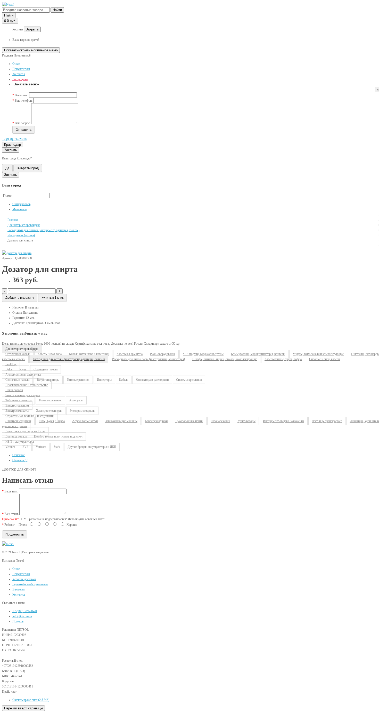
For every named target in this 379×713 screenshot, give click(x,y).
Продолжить (14, 534)
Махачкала (19, 209)
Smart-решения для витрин (22, 395)
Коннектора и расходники (152, 380)
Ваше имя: (21, 95)
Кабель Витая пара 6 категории (89, 354)
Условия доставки (24, 579)
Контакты (18, 74)
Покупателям (21, 69)
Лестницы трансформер (327, 421)
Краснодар (12, 145)
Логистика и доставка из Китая (25, 431)
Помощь (17, 621)
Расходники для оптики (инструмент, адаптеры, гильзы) (69, 359)
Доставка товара (16, 436)
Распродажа (20, 79)
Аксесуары (76, 400)
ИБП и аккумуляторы (19, 441)
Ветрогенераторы (48, 380)
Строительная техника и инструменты (29, 416)
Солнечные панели (17, 380)
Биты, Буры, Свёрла (52, 421)
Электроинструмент (18, 421)
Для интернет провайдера (21, 349)
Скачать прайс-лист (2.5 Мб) (30, 700)
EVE (25, 447)
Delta (8, 369)
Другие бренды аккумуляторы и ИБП (92, 447)
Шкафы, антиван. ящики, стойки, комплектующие (224, 359)
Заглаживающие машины (121, 421)
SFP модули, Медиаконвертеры (203, 354)
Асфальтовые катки (85, 421)
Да (7, 168)
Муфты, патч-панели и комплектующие (318, 354)
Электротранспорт (17, 405)
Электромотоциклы (82, 410)
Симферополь (21, 204)
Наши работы (14, 390)
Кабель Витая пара (50, 354)
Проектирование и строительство (26, 385)
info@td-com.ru (22, 616)
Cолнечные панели (45, 369)
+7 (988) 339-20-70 (14, 139)
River (22, 369)
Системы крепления (189, 380)
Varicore (41, 447)
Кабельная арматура (130, 354)
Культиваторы (246, 421)
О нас (16, 64)
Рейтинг (9, 524)
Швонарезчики (220, 421)
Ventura (10, 447)
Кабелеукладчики (156, 421)
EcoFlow (11, 364)
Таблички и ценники (18, 400)
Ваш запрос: (22, 123)
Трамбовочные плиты (189, 421)
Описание (18, 455)
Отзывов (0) (20, 460)
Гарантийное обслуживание (30, 584)
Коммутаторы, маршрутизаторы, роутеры (258, 354)
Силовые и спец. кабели (324, 359)
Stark (57, 447)
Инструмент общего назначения (283, 421)
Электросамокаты (17, 410)
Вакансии (18, 589)
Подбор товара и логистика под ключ (58, 436)
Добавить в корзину (19, 297)
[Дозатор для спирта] (16, 253)
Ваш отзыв (11, 514)
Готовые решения (78, 380)
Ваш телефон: (23, 100)
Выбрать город (28, 168)
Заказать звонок (26, 84)
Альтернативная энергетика (23, 374)
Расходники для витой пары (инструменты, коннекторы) (148, 359)
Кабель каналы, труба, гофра (283, 359)
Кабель (123, 380)
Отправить (23, 130)
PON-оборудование (162, 354)
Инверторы (104, 380)
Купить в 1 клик (52, 297)
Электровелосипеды (49, 410)
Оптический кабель (17, 354)
